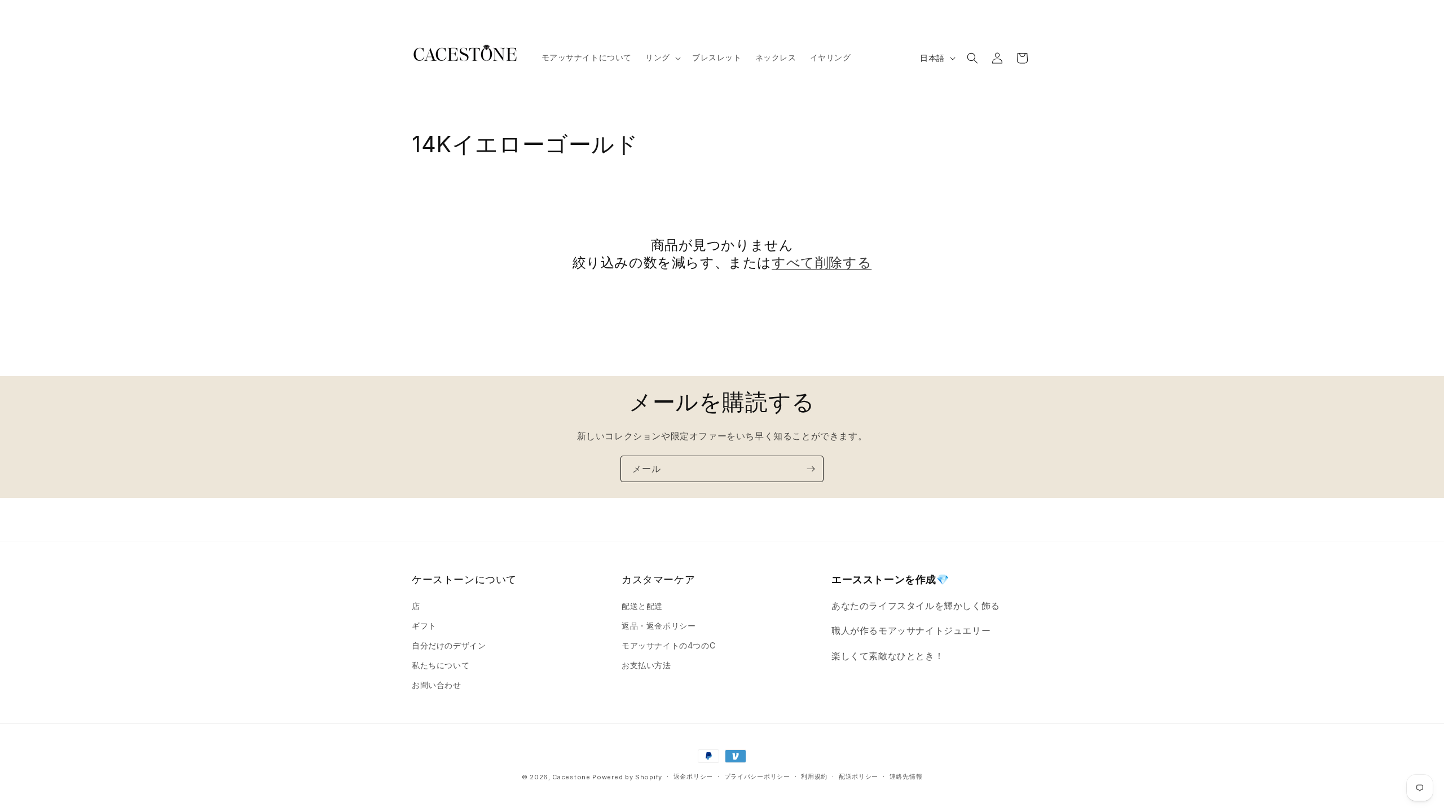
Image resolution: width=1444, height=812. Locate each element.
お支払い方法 (646, 665)
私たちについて (440, 665)
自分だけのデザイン (449, 645)
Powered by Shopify (627, 777)
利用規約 (814, 776)
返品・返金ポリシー (658, 625)
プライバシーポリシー (757, 776)
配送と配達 (642, 606)
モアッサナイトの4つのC (668, 645)
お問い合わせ (436, 685)
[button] (662, 57)
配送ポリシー (858, 776)
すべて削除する (821, 262)
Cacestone (571, 777)
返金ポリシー (693, 776)
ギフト (424, 625)
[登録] (810, 469)
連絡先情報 (906, 776)
